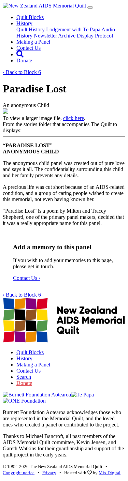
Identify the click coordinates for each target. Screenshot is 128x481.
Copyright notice (18, 472)
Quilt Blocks (30, 17)
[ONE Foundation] (24, 401)
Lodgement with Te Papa (73, 29)
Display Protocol (95, 36)
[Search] (20, 54)
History (24, 358)
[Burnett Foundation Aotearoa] (37, 394)
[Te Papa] (82, 394)
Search (23, 377)
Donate (24, 60)
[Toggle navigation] (90, 7)
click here (73, 118)
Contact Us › (26, 278)
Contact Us (28, 48)
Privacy (49, 472)
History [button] (24, 23)
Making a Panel (33, 42)
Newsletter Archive (54, 36)
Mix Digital (109, 472)
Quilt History (30, 29)
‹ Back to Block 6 (22, 72)
